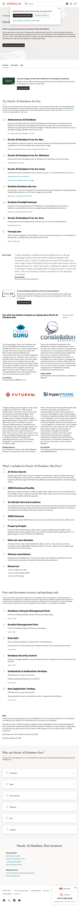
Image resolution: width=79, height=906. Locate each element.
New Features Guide (13, 856)
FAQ (21, 65)
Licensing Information (13, 862)
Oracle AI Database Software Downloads (20, 873)
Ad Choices (46, 890)
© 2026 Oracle (6, 890)
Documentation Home (14, 865)
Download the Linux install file (18, 176)
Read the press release (24, 302)
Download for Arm (14, 225)
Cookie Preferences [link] (35, 890)
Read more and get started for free (20, 196)
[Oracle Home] (14, 3)
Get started (14, 65)
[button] (3, 3)
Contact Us (17, 894)
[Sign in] (71, 3)
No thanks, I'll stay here (41, 15)
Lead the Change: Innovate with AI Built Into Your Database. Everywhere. (43, 79)
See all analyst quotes (68, 316)
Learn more (12, 618)
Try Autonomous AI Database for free (21, 133)
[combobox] (43, 3)
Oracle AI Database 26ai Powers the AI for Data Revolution (38, 291)
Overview (5, 65)
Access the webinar (23, 88)
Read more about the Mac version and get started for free (28, 149)
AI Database (6, 16)
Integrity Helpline (7, 894)
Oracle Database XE (13, 876)
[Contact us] (75, 3)
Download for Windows (16, 163)
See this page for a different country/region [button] (26, 20)
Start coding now (14, 241)
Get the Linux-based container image (13, 45)
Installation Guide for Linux (15, 859)
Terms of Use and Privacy (21, 890)
